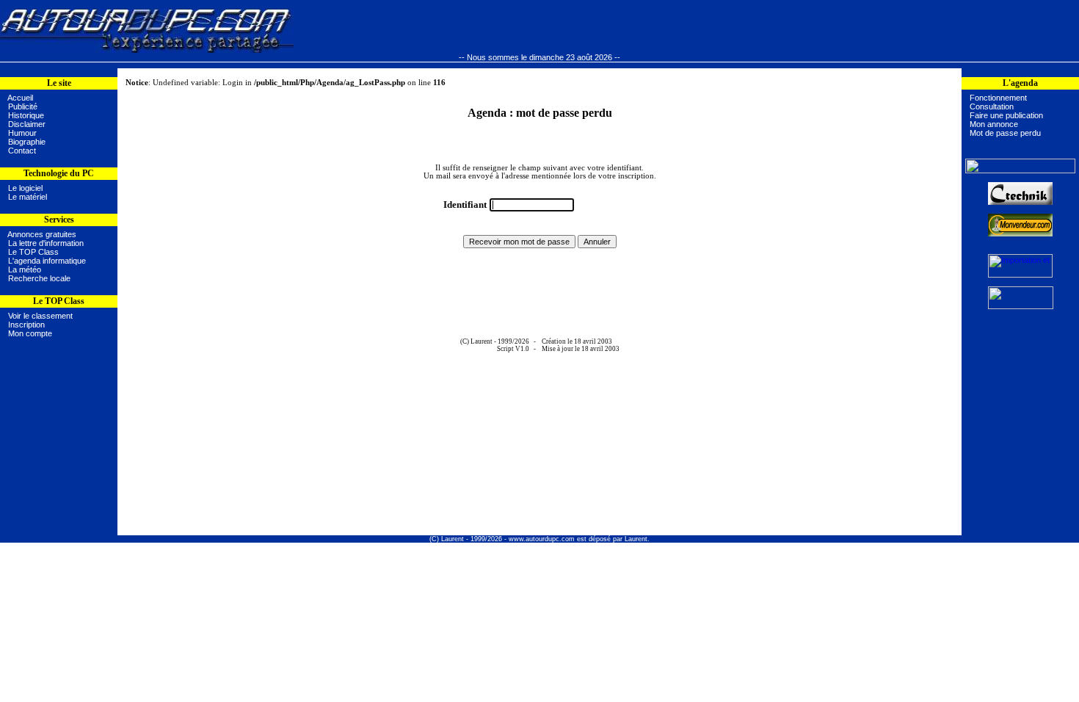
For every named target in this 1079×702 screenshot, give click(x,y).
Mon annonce (994, 124)
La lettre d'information (46, 243)
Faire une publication (1006, 115)
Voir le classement (40, 315)
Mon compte (30, 333)
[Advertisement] (59, 447)
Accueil (20, 97)
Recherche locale (39, 278)
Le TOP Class (33, 251)
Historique (26, 115)
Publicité (22, 106)
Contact (22, 150)
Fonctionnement (998, 97)
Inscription (26, 324)
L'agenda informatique (47, 260)
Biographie (27, 141)
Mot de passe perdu (1005, 133)
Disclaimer (27, 124)
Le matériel (25, 196)
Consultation (992, 106)
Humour (22, 133)
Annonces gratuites (41, 234)
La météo (24, 269)
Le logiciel (23, 188)
